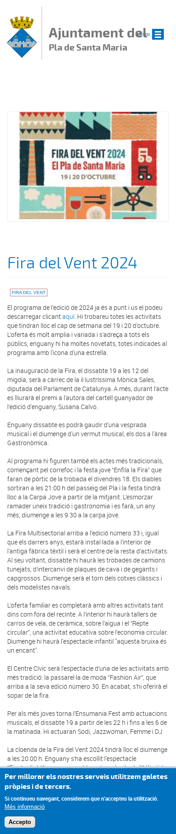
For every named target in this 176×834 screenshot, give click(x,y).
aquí (68, 316)
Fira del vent (29, 292)
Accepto (20, 822)
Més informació (25, 806)
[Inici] (22, 55)
